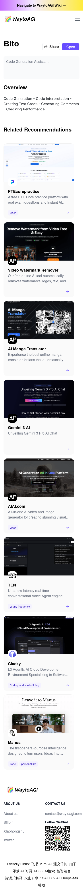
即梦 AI (18, 870)
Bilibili (8, 822)
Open (70, 46)
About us (10, 813)
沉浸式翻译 (14, 877)
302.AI (54, 877)
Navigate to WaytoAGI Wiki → (41, 5)
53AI (44, 877)
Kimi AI (46, 863)
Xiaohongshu (14, 831)
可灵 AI (31, 870)
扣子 (72, 863)
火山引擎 (31, 877)
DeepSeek (69, 877)
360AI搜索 (47, 870)
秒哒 (41, 885)
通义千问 (60, 863)
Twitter (9, 839)
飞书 (35, 863)
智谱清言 (64, 870)
